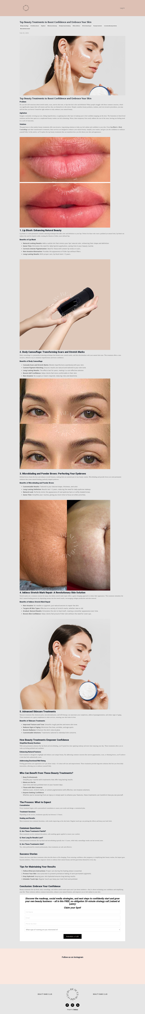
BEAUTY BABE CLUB (45, 994)
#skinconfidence (76, 25)
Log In (122, 8)
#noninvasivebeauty (52, 25)
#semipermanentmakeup (65, 25)
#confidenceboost (34, 25)
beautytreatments (97, 25)
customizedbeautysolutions (110, 25)
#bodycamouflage (24, 25)
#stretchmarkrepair (86, 25)
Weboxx (75, 1009)
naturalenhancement (25, 28)
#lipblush (43, 25)
